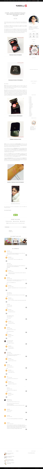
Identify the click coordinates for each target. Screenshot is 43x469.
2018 (30, 99)
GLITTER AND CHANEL (10, 340)
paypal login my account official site (18, 418)
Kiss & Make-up (9, 292)
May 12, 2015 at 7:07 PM (9, 264)
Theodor (8, 422)
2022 (30, 96)
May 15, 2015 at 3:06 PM (10, 335)
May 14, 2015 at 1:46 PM (9, 293)
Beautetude (9, 263)
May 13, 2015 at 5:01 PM (10, 271)
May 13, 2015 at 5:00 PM (10, 258)
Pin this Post (23, 221)
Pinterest (30, 37)
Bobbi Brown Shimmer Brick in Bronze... (22, 244)
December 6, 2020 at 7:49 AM (10, 423)
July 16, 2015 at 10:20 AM (9, 410)
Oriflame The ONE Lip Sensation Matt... (8, 244)
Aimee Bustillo (9, 399)
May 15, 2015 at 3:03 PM (10, 322)
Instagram (37, 34)
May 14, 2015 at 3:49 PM (9, 305)
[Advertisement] (34, 63)
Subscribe (34, 37)
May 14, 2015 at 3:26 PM (10, 286)
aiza (7, 376)
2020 (30, 97)
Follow (15, 213)
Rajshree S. (10, 230)
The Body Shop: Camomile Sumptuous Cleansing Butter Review (10, 460)
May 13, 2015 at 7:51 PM (9, 278)
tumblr (37, 37)
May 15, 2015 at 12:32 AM (9, 341)
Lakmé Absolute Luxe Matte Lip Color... (15, 244)
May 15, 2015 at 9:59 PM (9, 377)
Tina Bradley (9, 352)
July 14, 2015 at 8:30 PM (9, 400)
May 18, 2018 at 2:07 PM (9, 416)
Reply (26, 268)
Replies (7, 255)
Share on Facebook (9, 221)
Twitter (34, 34)
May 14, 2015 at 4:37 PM (10, 310)
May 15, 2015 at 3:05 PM (10, 359)
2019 (30, 98)
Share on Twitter (16, 221)
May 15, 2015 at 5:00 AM (9, 353)
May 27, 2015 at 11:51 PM (10, 394)
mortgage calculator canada (18, 428)
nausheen (8, 304)
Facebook (30, 34)
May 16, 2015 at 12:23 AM (11, 382)
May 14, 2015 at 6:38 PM (9, 328)
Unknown (8, 277)
